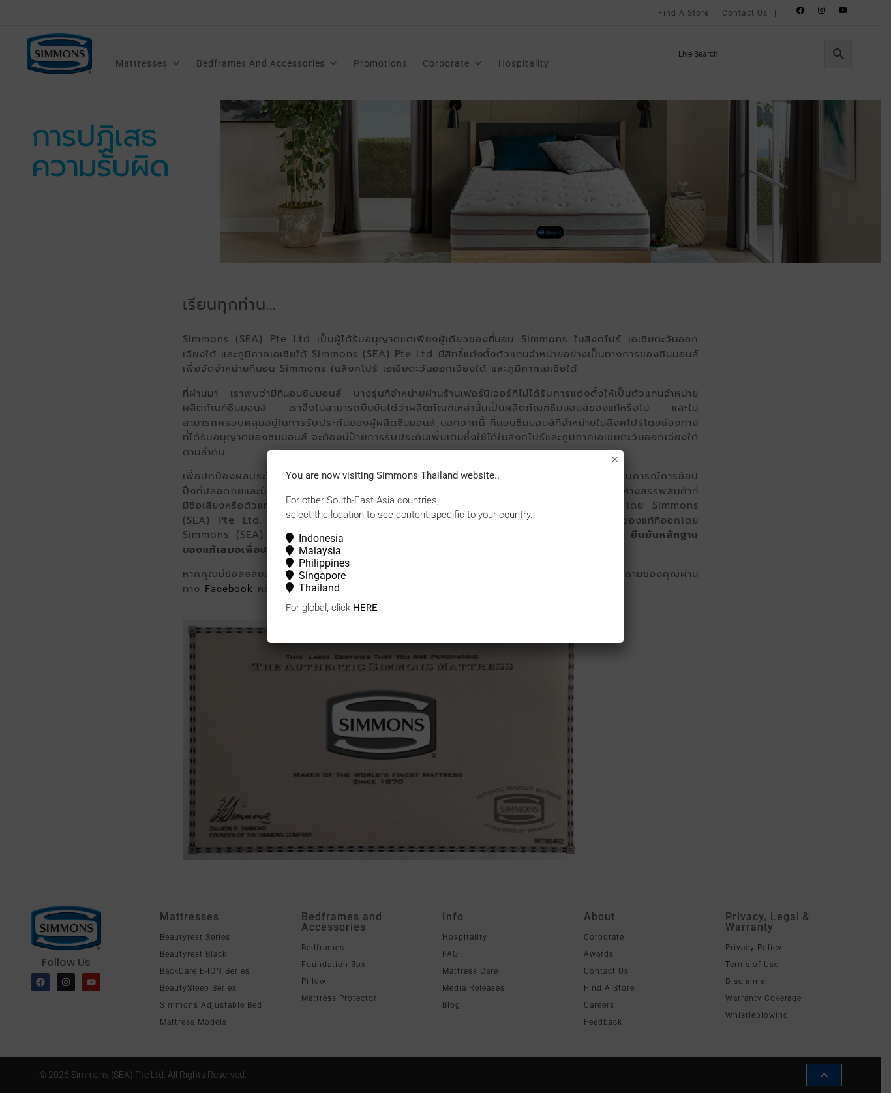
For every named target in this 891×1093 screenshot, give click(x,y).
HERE (365, 608)
